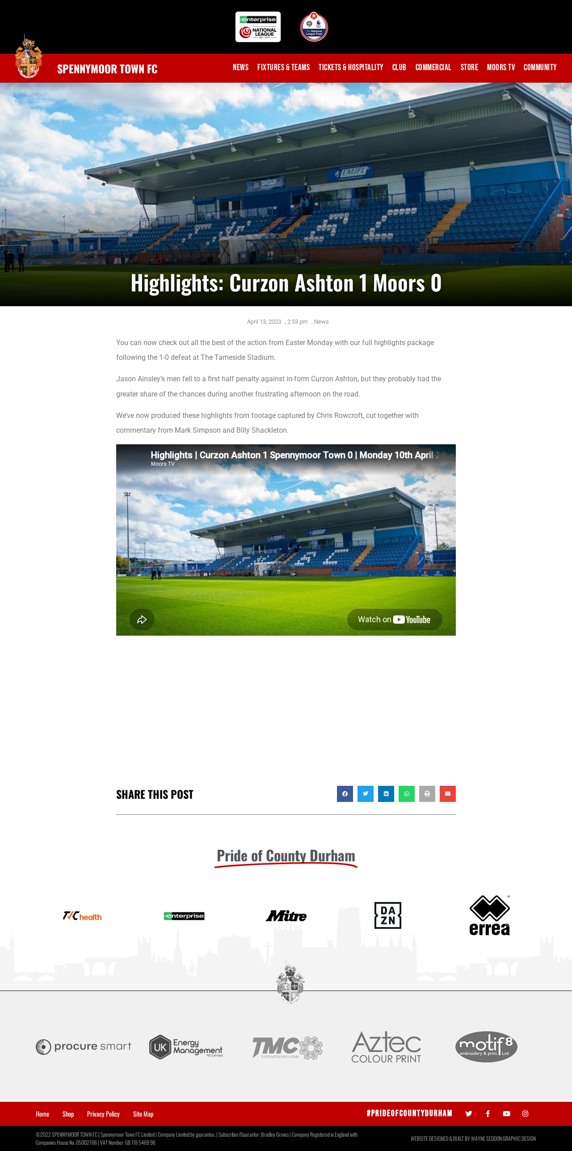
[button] (345, 794)
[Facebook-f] (487, 1113)
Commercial (434, 68)
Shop (68, 1113)
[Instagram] (525, 1113)
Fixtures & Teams (283, 68)
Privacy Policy (103, 1113)
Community (540, 68)
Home (42, 1113)
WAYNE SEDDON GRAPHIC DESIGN (503, 1138)
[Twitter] (469, 1113)
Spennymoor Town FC (107, 68)
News (240, 68)
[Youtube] (506, 1113)
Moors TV (501, 68)
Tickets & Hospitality (351, 68)
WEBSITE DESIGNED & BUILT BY (441, 1138)
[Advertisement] (286, 714)
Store (470, 68)
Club (399, 68)
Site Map (143, 1113)
